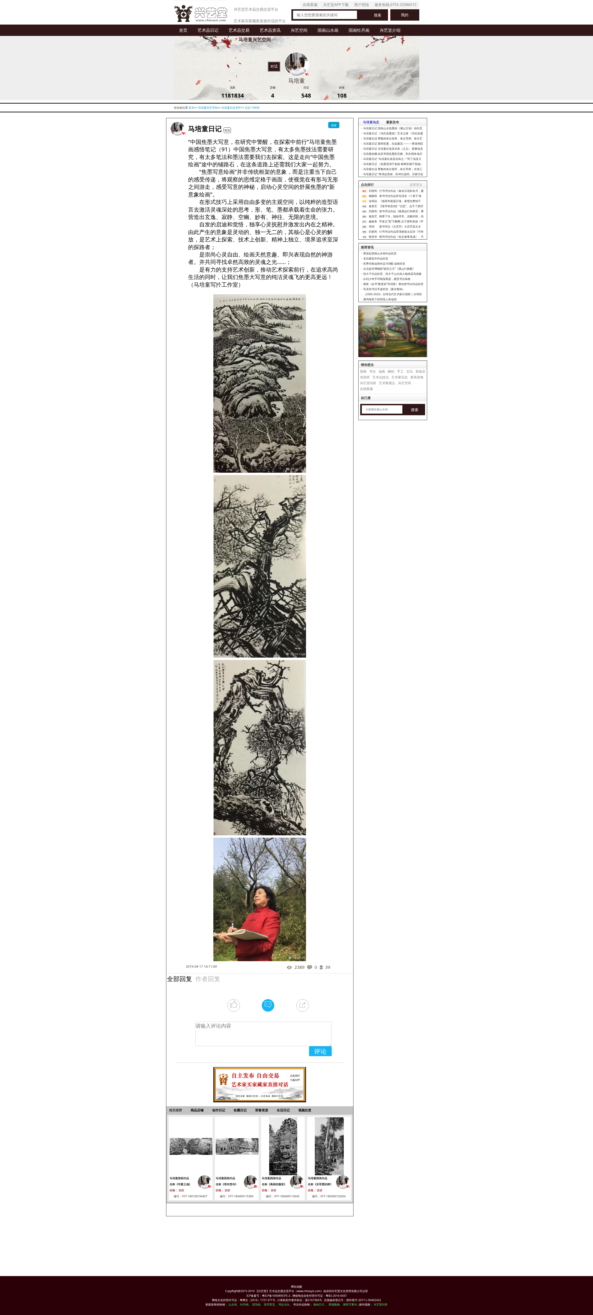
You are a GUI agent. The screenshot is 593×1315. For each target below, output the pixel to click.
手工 (400, 371)
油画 (382, 371)
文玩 (409, 371)
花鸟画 (256, 1304)
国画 (363, 371)
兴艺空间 (299, 30)
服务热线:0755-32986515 (395, 4)
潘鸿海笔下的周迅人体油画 (380, 299)
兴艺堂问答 (368, 383)
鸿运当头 (284, 1304)
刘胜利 (373, 191)
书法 (372, 371)
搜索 (377, 15)
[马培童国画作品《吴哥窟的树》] (329, 1146)
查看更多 (416, 184)
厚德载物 (334, 1304)
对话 (274, 66)
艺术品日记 (208, 30)
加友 (334, 125)
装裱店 (420, 371)
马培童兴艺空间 (208, 108)
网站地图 (296, 1287)
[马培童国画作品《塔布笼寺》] (237, 1146)
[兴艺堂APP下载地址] (259, 1082)
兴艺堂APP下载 (336, 4)
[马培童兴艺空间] (177, 129)
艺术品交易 (239, 30)
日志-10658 (252, 108)
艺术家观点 (387, 383)
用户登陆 (361, 4)
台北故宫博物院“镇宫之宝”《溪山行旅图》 (389, 269)
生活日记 (283, 1110)
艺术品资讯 (270, 30)
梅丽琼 (373, 196)
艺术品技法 (380, 377)
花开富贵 (269, 1304)
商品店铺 (197, 1110)
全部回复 (179, 978)
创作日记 (218, 1110)
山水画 (232, 1304)
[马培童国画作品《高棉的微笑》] (283, 1146)
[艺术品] (201, 12)
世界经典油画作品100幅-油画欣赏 (384, 264)
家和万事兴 (350, 1304)
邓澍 (371, 226)
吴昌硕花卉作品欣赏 (375, 258)
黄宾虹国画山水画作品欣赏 (380, 253)
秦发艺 (373, 206)
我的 (404, 14)
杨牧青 (373, 221)
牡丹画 (244, 1304)
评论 (320, 1051)
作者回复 (207, 978)
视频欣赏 (304, 1110)
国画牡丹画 (359, 30)
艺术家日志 (399, 377)
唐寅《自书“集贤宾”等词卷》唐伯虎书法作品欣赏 (393, 284)
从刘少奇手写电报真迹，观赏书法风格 (386, 279)
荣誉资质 (261, 1110)
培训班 (365, 377)
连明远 (373, 201)
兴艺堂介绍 (390, 30)
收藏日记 (240, 1110)
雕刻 (391, 371)
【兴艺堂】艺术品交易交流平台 (274, 1291)
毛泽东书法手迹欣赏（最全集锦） (384, 289)
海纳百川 (318, 1304)
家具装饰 (416, 377)
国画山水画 (328, 30)
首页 (183, 30)
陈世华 (373, 237)
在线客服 (310, 4)
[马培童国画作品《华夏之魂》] (191, 1146)
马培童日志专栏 (231, 108)
